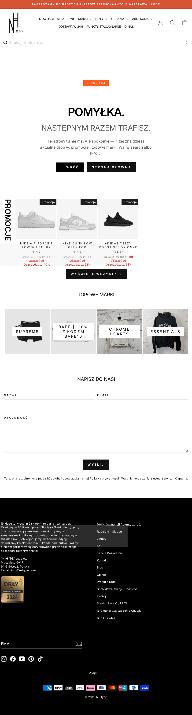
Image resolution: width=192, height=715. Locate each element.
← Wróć (70, 167)
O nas (128, 26)
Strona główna (111, 167)
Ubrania (118, 19)
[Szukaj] (186, 42)
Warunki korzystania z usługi (141, 478)
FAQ (100, 546)
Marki (83, 19)
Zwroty (102, 539)
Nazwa (11, 395)
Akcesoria (140, 19)
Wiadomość (16, 417)
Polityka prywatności (104, 478)
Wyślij (96, 464)
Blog (100, 567)
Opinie (101, 574)
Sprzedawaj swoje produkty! (117, 589)
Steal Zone (66, 19)
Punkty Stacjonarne (103, 26)
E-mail (104, 395)
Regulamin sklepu (109, 531)
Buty (99, 19)
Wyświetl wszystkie (96, 274)
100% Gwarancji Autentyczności (119, 524)
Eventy (102, 596)
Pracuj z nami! (107, 582)
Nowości (46, 19)
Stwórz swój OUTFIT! (112, 603)
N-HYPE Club (106, 617)
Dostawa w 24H (71, 26)
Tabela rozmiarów (110, 553)
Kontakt (102, 560)
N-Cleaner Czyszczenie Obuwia (119, 610)
